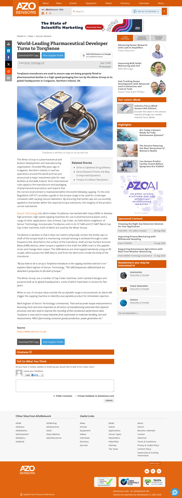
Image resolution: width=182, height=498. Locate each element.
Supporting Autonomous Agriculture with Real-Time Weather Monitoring (140, 250)
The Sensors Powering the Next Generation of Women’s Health (152, 148)
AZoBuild (20, 441)
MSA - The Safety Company (135, 230)
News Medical (53, 434)
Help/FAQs (114, 441)
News (30, 36)
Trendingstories (158, 38)
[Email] (8, 78)
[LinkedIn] (8, 50)
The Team (113, 449)
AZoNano (20, 426)
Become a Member (146, 430)
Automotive (136, 272)
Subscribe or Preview (139, 275)
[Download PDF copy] (8, 43)
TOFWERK (127, 243)
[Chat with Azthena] (175, 492)
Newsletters (114, 438)
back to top (154, 463)
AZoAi (49, 430)
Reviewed (106, 66)
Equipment (85, 430)
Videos (83, 434)
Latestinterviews (125, 38)
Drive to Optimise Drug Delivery (93, 167)
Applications (114, 430)
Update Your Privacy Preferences (38, 494)
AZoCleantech (22, 434)
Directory (84, 441)
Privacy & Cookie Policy (148, 445)
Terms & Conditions (146, 441)
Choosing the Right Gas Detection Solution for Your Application (140, 225)
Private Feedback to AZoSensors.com (96, 396)
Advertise (141, 438)
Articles (83, 426)
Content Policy (144, 449)
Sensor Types (115, 434)
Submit (109, 400)
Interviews (85, 438)
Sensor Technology (27, 213)
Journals (84, 445)
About (140, 423)
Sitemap (112, 445)
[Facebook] (8, 57)
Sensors (134, 299)
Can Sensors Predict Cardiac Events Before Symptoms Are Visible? (151, 164)
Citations (23, 352)
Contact (141, 434)
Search (140, 426)
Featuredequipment (141, 38)
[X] (8, 64)
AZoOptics (20, 438)
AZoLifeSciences (54, 438)
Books (111, 423)
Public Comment (64, 396)
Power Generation (139, 286)
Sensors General (43, 36)
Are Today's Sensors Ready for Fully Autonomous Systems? (151, 133)
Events (112, 426)
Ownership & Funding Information (147, 454)
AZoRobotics (21, 430)
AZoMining (51, 423)
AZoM (18, 423)
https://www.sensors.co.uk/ (31, 331)
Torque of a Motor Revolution (92, 179)
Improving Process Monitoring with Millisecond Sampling (137, 237)
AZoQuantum (52, 426)
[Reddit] (8, 71)
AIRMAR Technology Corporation (137, 255)
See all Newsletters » (128, 313)
